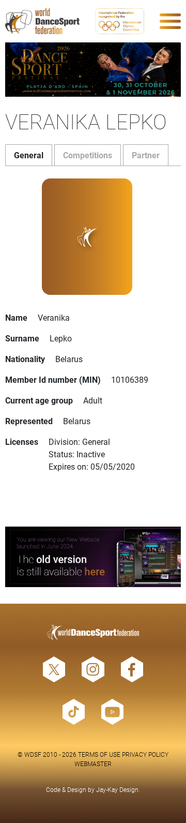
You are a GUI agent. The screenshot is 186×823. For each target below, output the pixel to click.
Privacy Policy (145, 754)
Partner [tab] (146, 154)
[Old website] (93, 557)
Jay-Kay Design (117, 789)
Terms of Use (99, 754)
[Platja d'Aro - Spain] (93, 69)
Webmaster (93, 763)
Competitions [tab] (87, 154)
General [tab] (28, 154)
